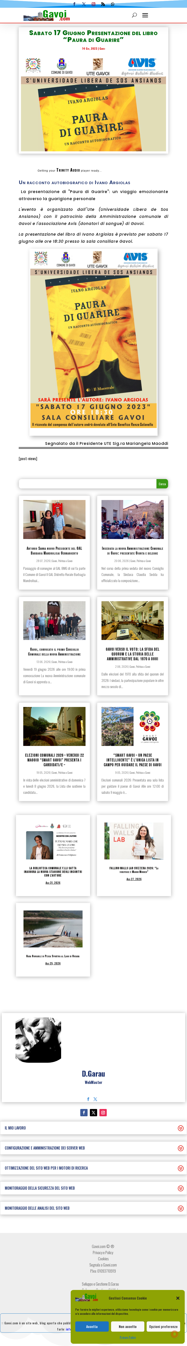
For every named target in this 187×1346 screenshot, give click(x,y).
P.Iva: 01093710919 (103, 1271)
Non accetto (128, 1326)
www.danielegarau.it (93, 1088)
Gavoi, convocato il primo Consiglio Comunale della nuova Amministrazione (54, 652)
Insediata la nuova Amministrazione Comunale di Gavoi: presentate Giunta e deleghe (132, 551)
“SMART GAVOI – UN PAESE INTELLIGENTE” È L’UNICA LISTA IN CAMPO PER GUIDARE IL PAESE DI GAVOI (133, 760)
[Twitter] (95, 1099)
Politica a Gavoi (65, 561)
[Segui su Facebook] (74, 4)
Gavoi (102, 48)
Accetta (92, 1326)
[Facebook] (88, 1099)
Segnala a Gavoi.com (103, 1265)
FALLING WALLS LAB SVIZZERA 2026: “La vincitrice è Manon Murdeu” (133, 870)
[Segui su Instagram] (93, 4)
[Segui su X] (84, 4)
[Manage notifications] (174, 1334)
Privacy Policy (128, 1337)
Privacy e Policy (103, 1252)
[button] (178, 1298)
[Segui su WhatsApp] (112, 4)
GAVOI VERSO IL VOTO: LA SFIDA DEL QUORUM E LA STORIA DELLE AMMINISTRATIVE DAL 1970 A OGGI (133, 654)
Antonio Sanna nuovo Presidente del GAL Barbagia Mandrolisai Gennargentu (54, 551)
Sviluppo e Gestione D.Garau (100, 1284)
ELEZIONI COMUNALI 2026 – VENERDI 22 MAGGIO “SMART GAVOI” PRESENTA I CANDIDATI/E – (54, 760)
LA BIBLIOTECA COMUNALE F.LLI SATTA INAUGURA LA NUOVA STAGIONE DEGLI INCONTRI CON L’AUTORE (53, 871)
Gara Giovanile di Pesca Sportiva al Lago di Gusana (53, 956)
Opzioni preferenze (163, 1326)
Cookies (103, 1258)
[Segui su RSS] (103, 4)
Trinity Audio (68, 170)
